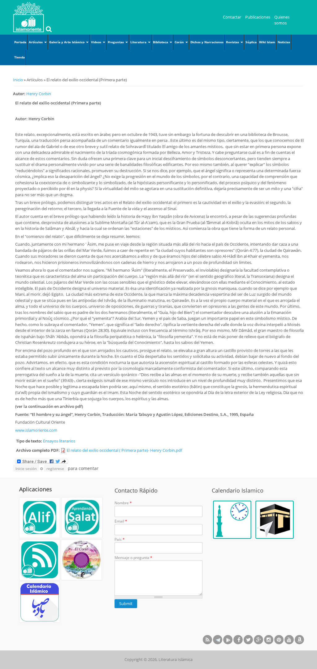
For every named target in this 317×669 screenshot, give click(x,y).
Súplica (251, 42)
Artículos (36, 42)
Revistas (233, 42)
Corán (180, 42)
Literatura (138, 42)
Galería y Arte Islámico (67, 42)
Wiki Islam (267, 42)
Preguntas (116, 42)
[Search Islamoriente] (48, 29)
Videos (96, 42)
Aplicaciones (35, 489)
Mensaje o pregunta (133, 557)
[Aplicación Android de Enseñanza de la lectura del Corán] (39, 517)
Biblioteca (161, 42)
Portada (20, 42)
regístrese (55, 468)
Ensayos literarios (59, 441)
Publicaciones (257, 17)
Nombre (123, 503)
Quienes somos (281, 20)
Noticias (284, 42)
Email (121, 521)
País (120, 539)
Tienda (19, 57)
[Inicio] (28, 17)
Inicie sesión (26, 468)
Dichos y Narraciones (207, 42)
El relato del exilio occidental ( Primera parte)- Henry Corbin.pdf (124, 450)
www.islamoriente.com (36, 430)
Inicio (18, 80)
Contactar (232, 17)
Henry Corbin (38, 93)
